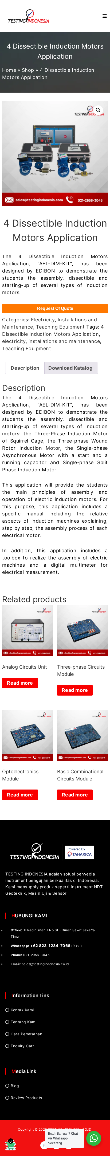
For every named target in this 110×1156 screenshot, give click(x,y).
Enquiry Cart (22, 1046)
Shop (28, 70)
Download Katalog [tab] (70, 368)
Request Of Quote (55, 308)
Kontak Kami (22, 1010)
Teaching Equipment (60, 327)
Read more (20, 683)
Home (9, 70)
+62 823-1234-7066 (50, 945)
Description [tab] (25, 368)
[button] (98, 110)
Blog (15, 1085)
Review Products (26, 1097)
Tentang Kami (23, 1022)
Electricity (43, 319)
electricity (14, 341)
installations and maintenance (64, 341)
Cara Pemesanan (26, 1034)
